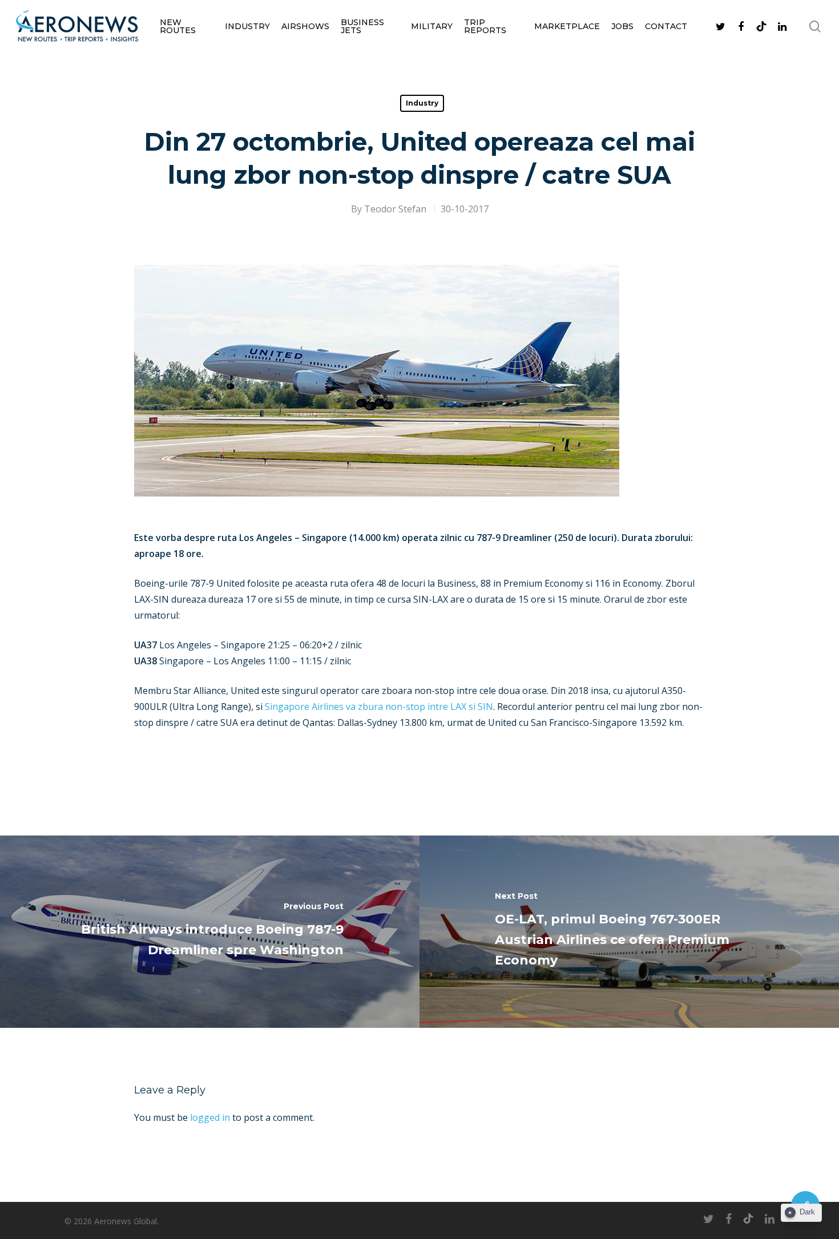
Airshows (305, 26)
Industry (247, 26)
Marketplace (567, 26)
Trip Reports (485, 26)
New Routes (178, 26)
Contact (666, 26)
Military (432, 26)
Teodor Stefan (395, 209)
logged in (210, 1117)
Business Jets (362, 26)
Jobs (622, 26)
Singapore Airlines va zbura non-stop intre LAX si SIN (379, 706)
